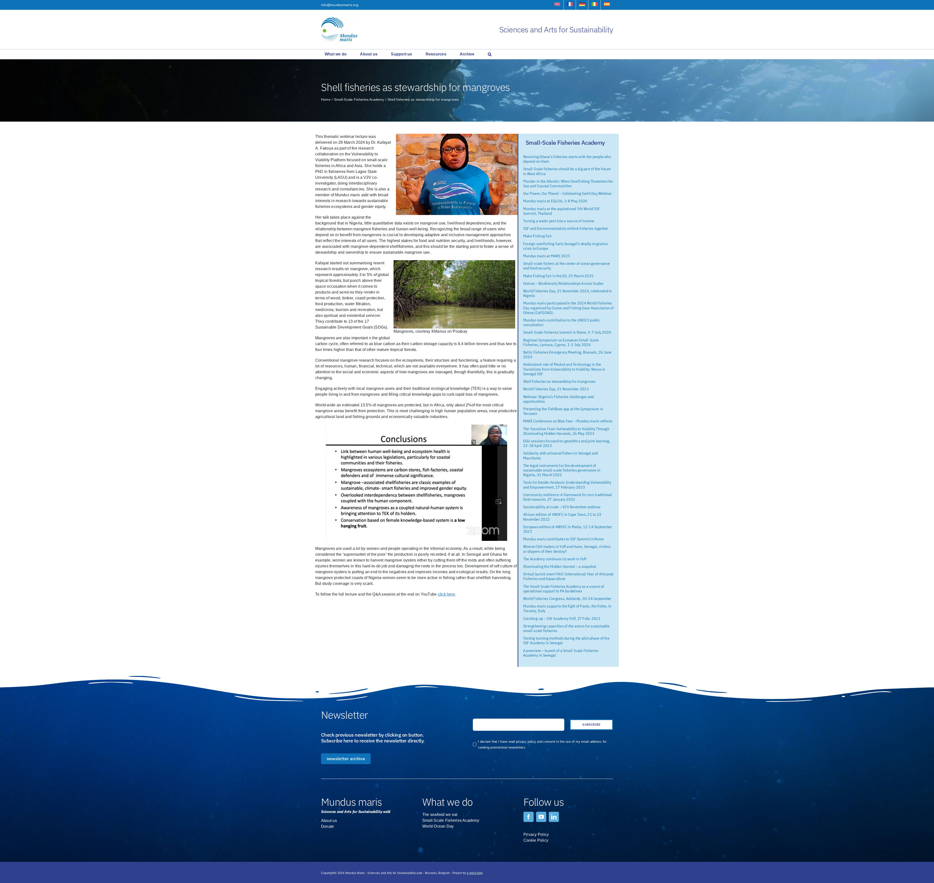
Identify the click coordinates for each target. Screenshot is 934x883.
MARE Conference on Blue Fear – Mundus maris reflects (567, 421)
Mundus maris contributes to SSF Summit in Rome (563, 538)
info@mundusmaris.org (339, 5)
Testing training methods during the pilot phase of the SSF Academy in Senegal (566, 640)
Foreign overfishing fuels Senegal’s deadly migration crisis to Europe (565, 246)
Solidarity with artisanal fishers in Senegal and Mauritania (560, 455)
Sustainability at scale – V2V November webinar (562, 506)
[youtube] (541, 817)
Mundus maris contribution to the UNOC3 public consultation (561, 322)
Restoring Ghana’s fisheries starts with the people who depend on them (567, 159)
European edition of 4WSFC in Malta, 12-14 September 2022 (567, 529)
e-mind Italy (475, 873)
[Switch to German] (582, 5)
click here (446, 594)
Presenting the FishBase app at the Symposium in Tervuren (563, 411)
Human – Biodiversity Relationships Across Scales (563, 283)
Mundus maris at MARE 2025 (546, 255)
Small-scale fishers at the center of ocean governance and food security (566, 265)
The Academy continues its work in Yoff (554, 558)
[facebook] (528, 817)
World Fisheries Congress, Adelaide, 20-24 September (567, 598)
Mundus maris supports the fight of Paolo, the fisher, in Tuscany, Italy (567, 608)
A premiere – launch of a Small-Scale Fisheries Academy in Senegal (560, 653)
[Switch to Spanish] (607, 5)
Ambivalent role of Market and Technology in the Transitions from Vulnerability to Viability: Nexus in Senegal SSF (564, 369)
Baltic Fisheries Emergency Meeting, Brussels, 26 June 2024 (567, 354)
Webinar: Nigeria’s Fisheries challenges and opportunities (558, 399)
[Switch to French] (570, 5)
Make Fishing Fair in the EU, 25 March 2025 (558, 275)
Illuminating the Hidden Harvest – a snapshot (559, 566)
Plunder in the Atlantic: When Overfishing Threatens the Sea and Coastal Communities (568, 183)
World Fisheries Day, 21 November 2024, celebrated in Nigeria (567, 293)
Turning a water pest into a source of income (558, 220)
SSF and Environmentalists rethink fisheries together (565, 228)
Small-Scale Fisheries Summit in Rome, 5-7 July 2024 (567, 332)
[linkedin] (554, 817)
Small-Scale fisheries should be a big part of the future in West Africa (567, 171)
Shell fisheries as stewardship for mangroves (559, 381)
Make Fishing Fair (537, 235)
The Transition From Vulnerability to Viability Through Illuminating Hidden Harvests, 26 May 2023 (566, 431)
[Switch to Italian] (594, 5)
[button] (489, 54)
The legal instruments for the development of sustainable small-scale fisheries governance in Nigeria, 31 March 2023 (561, 470)
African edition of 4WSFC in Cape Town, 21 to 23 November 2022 (562, 516)
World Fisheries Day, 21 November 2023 (556, 388)
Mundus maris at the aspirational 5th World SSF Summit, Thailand (561, 211)
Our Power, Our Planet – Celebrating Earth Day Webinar (567, 193)
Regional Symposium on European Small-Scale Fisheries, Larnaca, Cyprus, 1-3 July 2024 (561, 342)
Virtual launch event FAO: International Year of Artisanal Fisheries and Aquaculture (568, 576)
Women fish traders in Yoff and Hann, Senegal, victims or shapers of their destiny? (567, 548)
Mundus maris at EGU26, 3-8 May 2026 (555, 200)
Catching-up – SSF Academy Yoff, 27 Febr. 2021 (562, 618)
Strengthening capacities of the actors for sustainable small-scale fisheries (566, 628)
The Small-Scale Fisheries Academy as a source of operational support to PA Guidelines (563, 588)
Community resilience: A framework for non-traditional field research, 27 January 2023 (567, 497)
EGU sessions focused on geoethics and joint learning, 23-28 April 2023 (566, 443)
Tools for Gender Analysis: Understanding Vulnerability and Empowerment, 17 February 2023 (567, 484)
